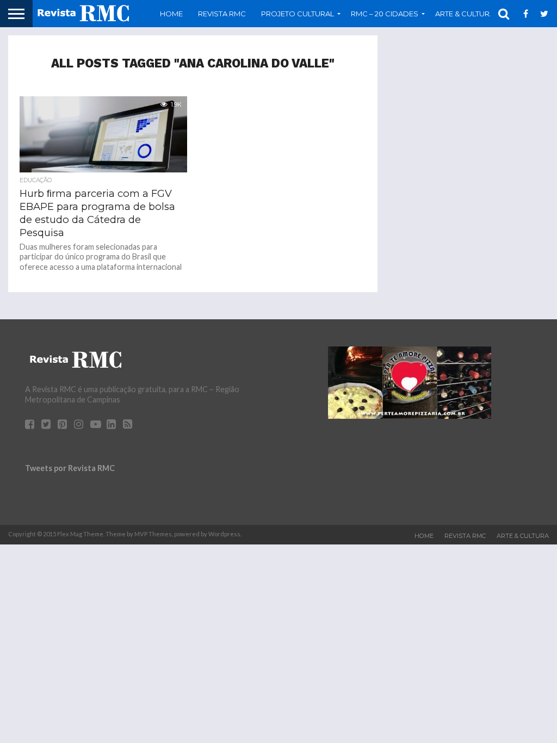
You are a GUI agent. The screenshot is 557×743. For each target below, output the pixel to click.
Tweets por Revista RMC (70, 468)
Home (171, 13)
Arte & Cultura (523, 536)
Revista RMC (222, 13)
